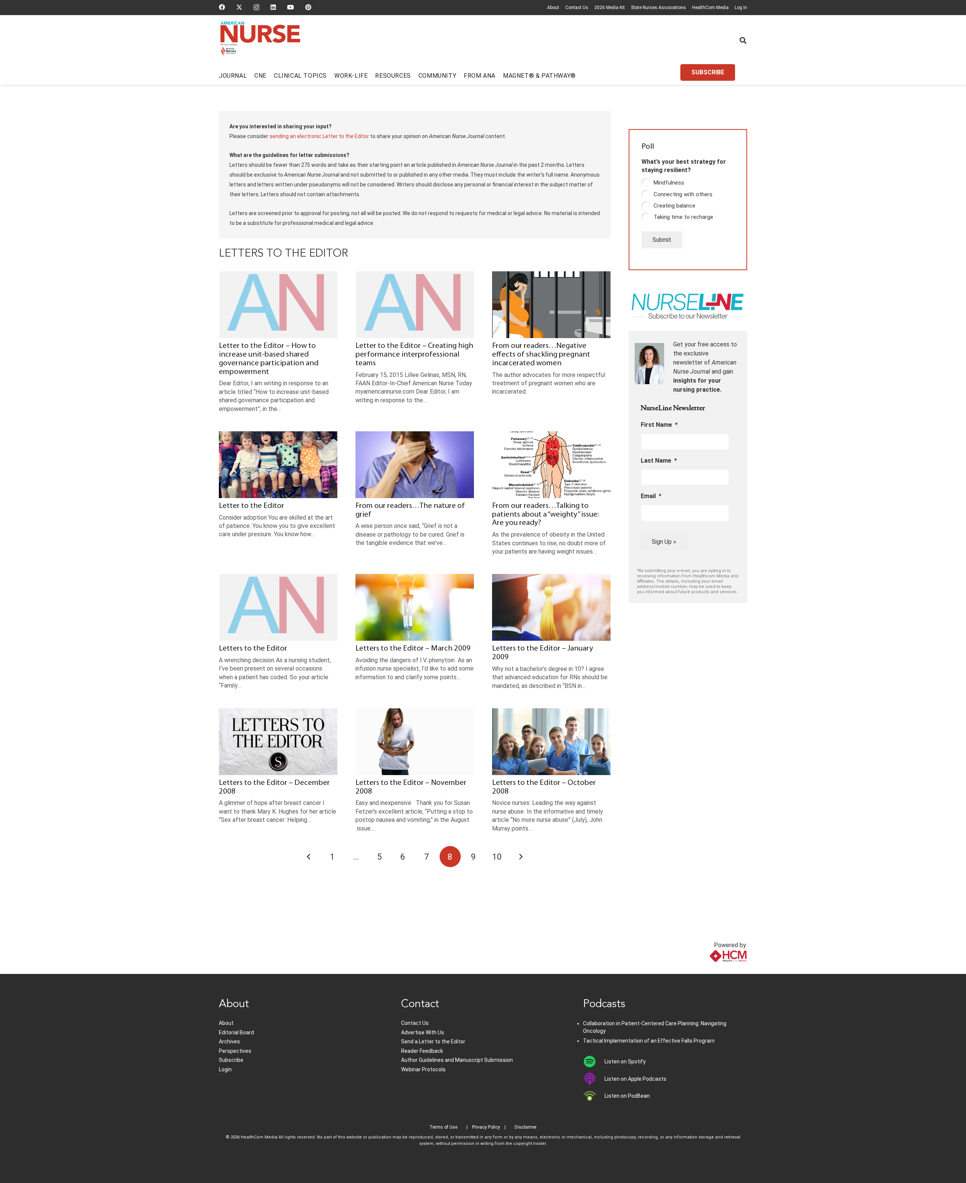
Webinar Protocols (423, 1069)
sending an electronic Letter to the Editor (319, 136)
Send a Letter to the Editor (433, 1041)
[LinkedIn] (273, 7)
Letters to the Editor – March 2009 (413, 648)
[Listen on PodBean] (594, 1096)
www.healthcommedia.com (711, 969)
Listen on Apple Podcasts (635, 1079)
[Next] (520, 856)
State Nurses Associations (658, 7)
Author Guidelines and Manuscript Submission (457, 1060)
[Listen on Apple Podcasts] (594, 1079)
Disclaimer (526, 1127)
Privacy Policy (486, 1127)
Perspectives (235, 1051)
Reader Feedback (422, 1051)
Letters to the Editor (253, 648)
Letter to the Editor (251, 506)
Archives (229, 1041)
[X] (239, 7)
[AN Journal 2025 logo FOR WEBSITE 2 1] (260, 41)
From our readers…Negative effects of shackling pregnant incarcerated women (541, 354)
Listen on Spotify (625, 1061)
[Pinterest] (308, 7)
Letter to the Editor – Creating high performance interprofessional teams (414, 354)
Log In (741, 7)
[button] (743, 40)
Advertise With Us (422, 1032)
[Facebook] (222, 7)
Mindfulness (669, 182)
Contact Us (576, 7)
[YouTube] (290, 7)
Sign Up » (664, 541)
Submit (661, 239)
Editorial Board (236, 1032)
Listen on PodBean (627, 1096)
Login (225, 1069)
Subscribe (231, 1060)
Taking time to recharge (683, 217)
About (553, 7)
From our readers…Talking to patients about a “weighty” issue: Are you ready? (545, 514)
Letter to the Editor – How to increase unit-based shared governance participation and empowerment (268, 359)
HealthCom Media (710, 7)
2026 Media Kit (609, 7)
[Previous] (308, 856)
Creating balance (674, 205)
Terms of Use (443, 1127)
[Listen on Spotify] (594, 1061)
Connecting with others (683, 194)
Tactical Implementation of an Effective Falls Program (649, 1041)
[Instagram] (256, 7)
